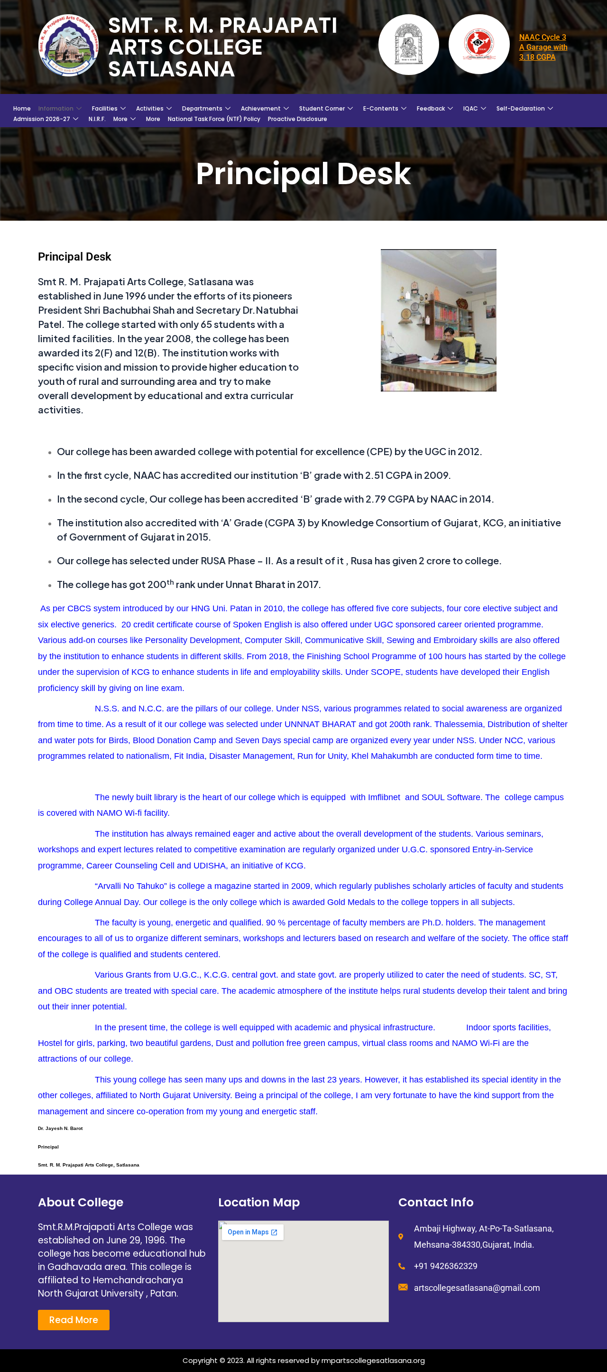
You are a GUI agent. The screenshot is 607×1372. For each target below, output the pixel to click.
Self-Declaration (521, 108)
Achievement (261, 108)
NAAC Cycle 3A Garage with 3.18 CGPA (543, 47)
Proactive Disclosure (297, 119)
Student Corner (322, 108)
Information (56, 108)
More (120, 119)
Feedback (431, 108)
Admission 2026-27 (41, 119)
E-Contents (380, 108)
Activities (150, 108)
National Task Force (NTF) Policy (214, 119)
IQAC (470, 108)
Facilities (105, 108)
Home (22, 108)
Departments (202, 108)
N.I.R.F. (97, 119)
